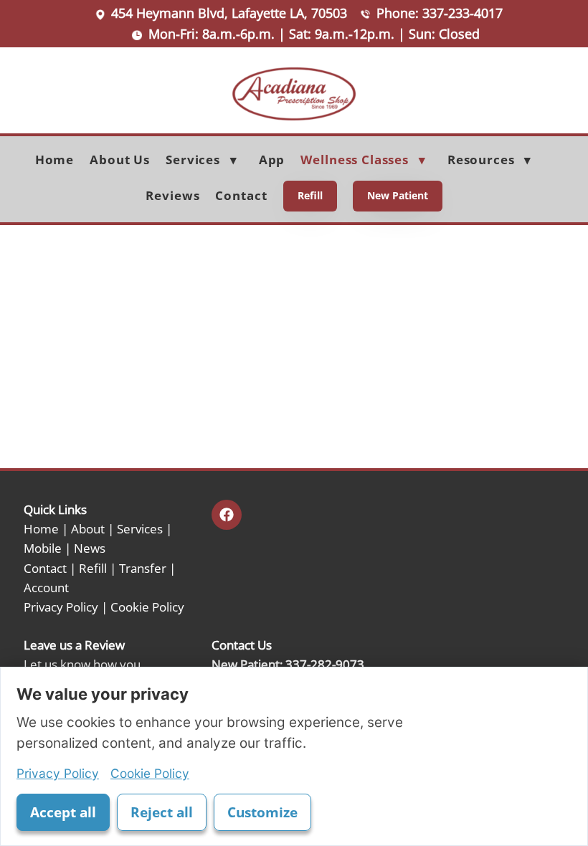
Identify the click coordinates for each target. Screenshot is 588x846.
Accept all (63, 812)
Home (54, 159)
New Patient (397, 195)
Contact (241, 195)
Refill (310, 195)
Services (140, 528)
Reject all (162, 812)
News (89, 547)
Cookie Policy (147, 606)
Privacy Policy (61, 606)
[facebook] (227, 515)
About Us (120, 159)
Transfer (142, 567)
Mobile (43, 547)
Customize (262, 812)
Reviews (172, 195)
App (272, 159)
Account (46, 587)
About (88, 528)
